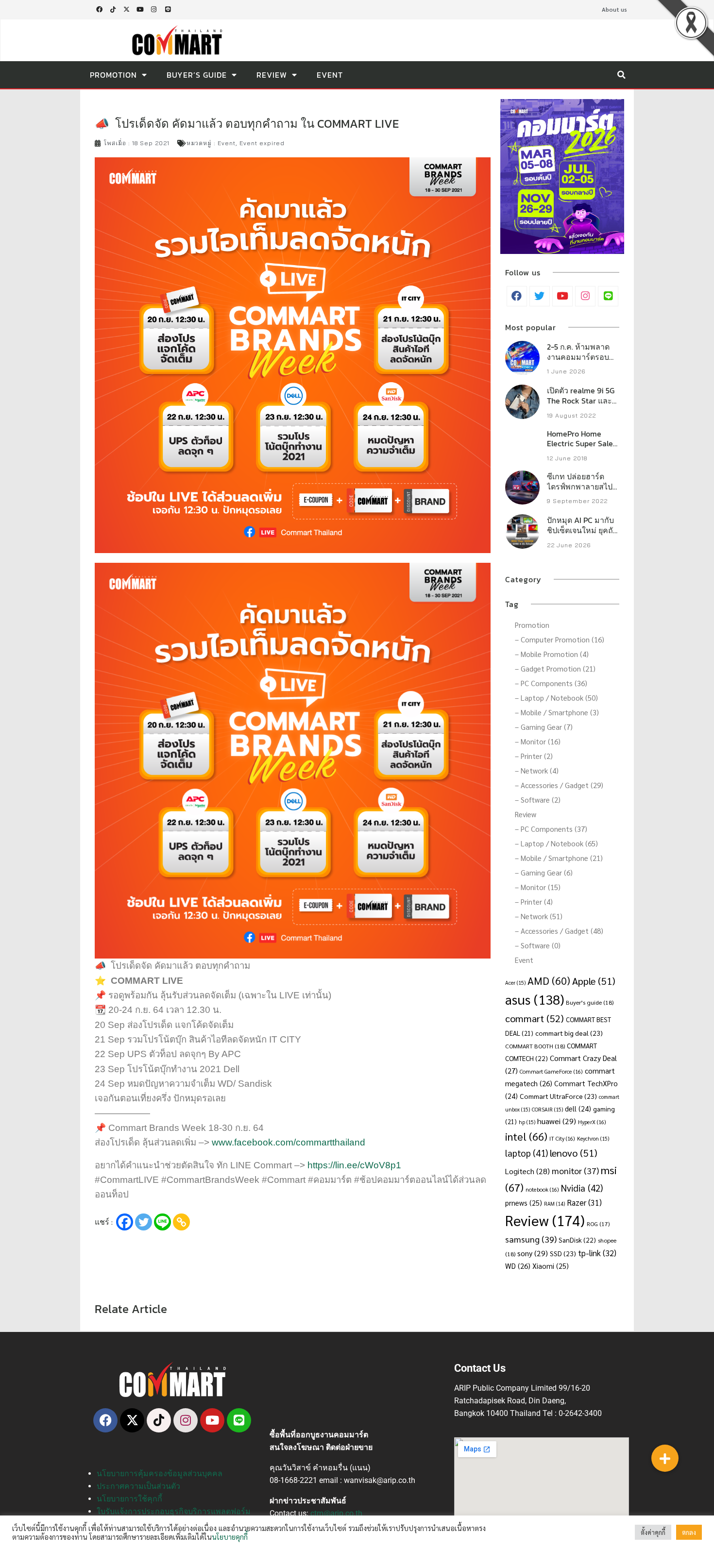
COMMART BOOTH (535, 1046)
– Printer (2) (534, 755)
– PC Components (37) (551, 828)
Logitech (527, 1171)
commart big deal (569, 1032)
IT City (562, 1138)
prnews (523, 1202)
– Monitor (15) (538, 887)
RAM (554, 1203)
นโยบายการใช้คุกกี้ (129, 1498)
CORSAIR (547, 1109)
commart (534, 1018)
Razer (584, 1202)
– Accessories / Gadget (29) (559, 785)
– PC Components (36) (551, 683)
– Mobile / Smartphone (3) (557, 712)
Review (271, 75)
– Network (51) (538, 916)
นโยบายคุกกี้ (230, 1536)
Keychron (593, 1138)
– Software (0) (538, 945)
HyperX (592, 1122)
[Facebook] (124, 1221)
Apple (593, 980)
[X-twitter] (126, 9)
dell (578, 1108)
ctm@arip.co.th (336, 1513)
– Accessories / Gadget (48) (559, 930)
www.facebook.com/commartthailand (288, 1142)
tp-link (597, 1252)
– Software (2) (538, 799)
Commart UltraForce (558, 1096)
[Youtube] (140, 9)
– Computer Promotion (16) (559, 639)
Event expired (262, 143)
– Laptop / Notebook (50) (556, 697)
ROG (598, 1224)
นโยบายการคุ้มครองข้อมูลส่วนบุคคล (159, 1473)
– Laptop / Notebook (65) (556, 843)
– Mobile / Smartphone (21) (559, 857)
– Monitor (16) (538, 741)
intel (526, 1136)
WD (517, 1265)
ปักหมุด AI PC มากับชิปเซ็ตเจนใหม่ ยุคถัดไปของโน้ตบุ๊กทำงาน (582, 530)
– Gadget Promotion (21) (555, 668)
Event (330, 75)
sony (532, 1253)
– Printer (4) (534, 901)
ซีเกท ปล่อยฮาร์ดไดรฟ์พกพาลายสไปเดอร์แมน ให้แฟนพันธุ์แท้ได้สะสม (579, 491)
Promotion (113, 75)
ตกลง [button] (689, 1532)
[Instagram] (154, 9)
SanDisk (577, 1239)
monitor (575, 1170)
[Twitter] (143, 1221)
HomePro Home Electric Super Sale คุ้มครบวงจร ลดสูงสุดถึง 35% (583, 449)
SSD (563, 1253)
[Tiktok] (112, 9)
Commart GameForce (551, 1071)
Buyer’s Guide (197, 75)
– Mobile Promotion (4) (552, 653)
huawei (556, 1121)
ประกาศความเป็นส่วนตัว (138, 1486)
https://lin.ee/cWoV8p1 (354, 1165)
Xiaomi (550, 1265)
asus (534, 999)
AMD (548, 980)
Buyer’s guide (589, 1002)
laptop (526, 1153)
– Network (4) (537, 770)
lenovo (573, 1152)
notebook (542, 1189)
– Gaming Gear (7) (544, 726)
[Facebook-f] (99, 9)
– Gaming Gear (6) (544, 872)
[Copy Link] (181, 1221)
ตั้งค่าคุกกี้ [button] (653, 1532)
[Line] (167, 9)
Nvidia (582, 1188)
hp (527, 1122)
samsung (531, 1239)
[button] (621, 74)
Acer (515, 982)
